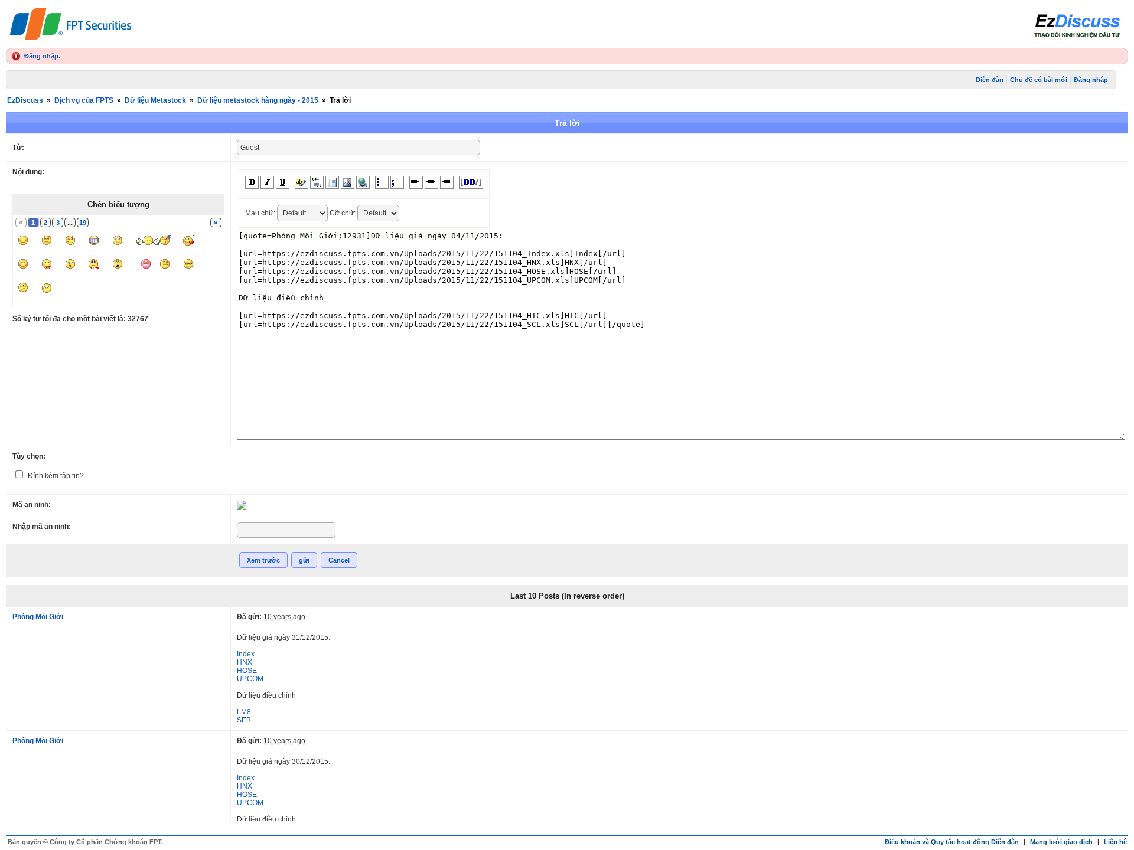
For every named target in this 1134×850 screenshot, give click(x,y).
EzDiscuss (25, 100)
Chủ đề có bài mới (1038, 79)
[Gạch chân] (282, 182)
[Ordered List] (397, 182)
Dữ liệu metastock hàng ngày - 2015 (257, 100)
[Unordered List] (382, 182)
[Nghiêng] (267, 182)
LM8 (244, 712)
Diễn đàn (989, 79)
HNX (244, 662)
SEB (244, 720)
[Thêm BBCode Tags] (471, 182)
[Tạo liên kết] (363, 182)
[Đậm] (252, 182)
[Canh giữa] (431, 182)
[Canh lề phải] (447, 182)
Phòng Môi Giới (37, 617)
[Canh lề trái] (416, 182)
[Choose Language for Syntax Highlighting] (332, 182)
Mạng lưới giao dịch (1061, 841)
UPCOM (250, 679)
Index (246, 654)
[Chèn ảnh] (347, 182)
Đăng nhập (41, 56)
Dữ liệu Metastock (155, 100)
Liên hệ (1115, 841)
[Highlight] (301, 182)
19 (82, 222)
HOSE (247, 670)
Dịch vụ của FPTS (83, 100)
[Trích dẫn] (317, 182)
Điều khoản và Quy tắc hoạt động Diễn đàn (952, 841)
